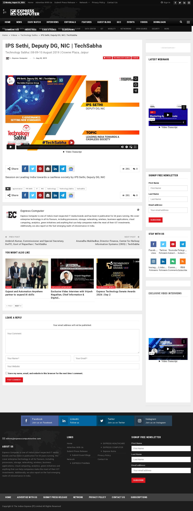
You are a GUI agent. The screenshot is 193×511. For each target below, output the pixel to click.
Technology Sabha (29, 35)
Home (30, 2)
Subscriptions (139, 497)
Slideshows (68, 29)
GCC (119, 22)
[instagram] (189, 2)
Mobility (112, 29)
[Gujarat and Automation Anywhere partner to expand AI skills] (26, 273)
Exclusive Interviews (61, 287)
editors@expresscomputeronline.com (23, 439)
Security (156, 29)
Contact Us (112, 2)
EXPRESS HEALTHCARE (114, 443)
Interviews (53, 22)
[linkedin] (184, 2)
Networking (125, 29)
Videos (143, 22)
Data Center (90, 29)
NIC (42, 189)
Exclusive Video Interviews (165, 293)
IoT (102, 29)
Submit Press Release (64, 2)
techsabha (81, 189)
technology (51, 189)
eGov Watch (34, 22)
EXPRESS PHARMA (81, 463)
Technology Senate (106, 287)
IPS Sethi (29, 189)
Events (130, 22)
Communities (12, 29)
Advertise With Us (44, 2)
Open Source (141, 29)
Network (83, 2)
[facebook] (175, 2)
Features (87, 22)
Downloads (159, 22)
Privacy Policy (98, 2)
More (166, 29)
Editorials (70, 22)
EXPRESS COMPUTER (113, 447)
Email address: (156, 205)
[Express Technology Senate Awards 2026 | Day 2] (117, 273)
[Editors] (3, 439)
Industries (30, 29)
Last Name (154, 194)
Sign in (166, 2)
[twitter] (180, 2)
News (19, 22)
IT (37, 189)
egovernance (17, 189)
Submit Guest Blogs (81, 455)
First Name (154, 183)
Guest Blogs (104, 22)
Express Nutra (109, 451)
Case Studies (49, 29)
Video (108, 58)
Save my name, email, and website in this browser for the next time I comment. (45, 373)
